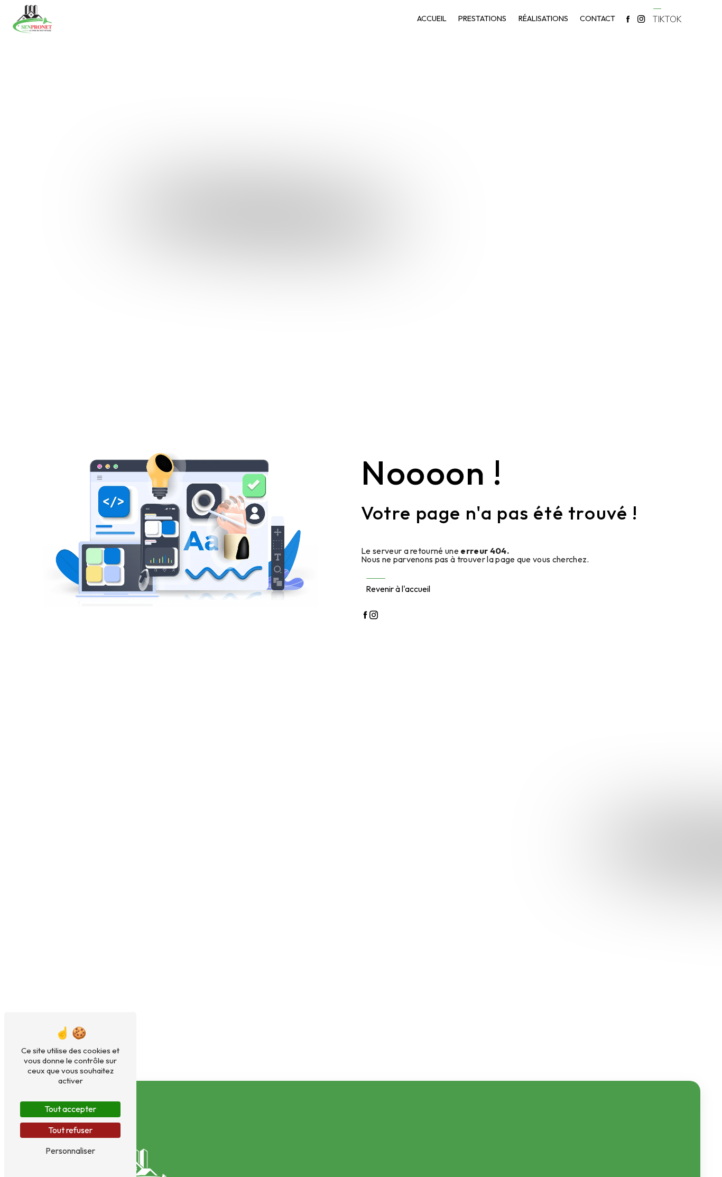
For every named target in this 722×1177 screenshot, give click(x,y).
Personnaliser (70, 1150)
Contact (597, 18)
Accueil (432, 18)
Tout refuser (70, 1130)
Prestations (482, 18)
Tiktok (667, 19)
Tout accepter (70, 1109)
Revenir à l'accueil (398, 588)
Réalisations (543, 18)
